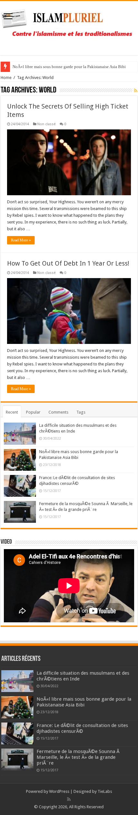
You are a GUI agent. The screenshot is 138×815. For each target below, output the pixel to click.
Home (6, 77)
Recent (12, 412)
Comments (58, 412)
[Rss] (68, 799)
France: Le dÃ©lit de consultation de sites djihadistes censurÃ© (82, 728)
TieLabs (105, 791)
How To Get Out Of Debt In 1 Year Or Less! (68, 263)
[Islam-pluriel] (69, 27)
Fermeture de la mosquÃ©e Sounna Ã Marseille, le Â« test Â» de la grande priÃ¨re (79, 757)
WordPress (59, 791)
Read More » (21, 240)
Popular (33, 412)
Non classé (46, 124)
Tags (80, 412)
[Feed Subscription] (135, 90)
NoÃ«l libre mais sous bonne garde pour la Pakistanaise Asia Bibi (69, 66)
